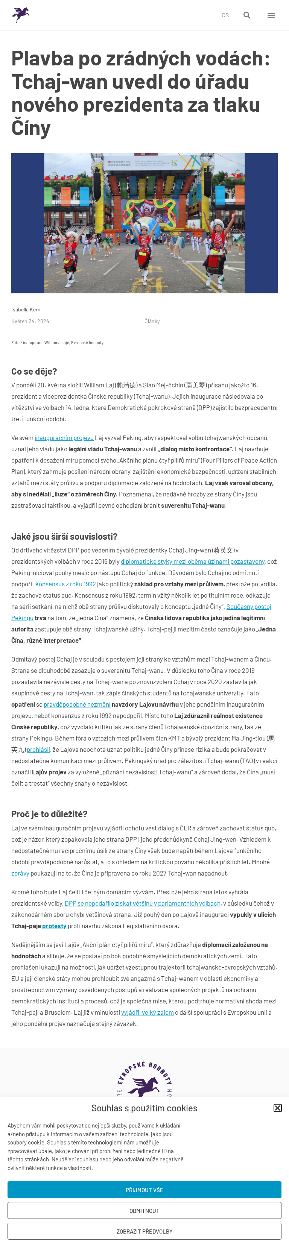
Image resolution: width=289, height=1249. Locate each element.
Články (152, 321)
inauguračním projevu (64, 437)
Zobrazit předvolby (145, 1231)
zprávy (20, 873)
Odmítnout (144, 1210)
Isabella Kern (26, 309)
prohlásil (38, 749)
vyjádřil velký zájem (147, 1012)
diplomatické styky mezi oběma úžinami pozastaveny (193, 561)
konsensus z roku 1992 (65, 583)
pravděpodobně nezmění (77, 704)
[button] (277, 1108)
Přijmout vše (144, 1190)
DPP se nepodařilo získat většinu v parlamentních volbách (143, 903)
